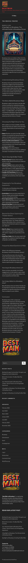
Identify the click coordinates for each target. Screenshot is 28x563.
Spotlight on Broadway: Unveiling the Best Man (14, 393)
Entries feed (5, 455)
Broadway (4, 434)
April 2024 (5, 411)
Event (3, 440)
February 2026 (6, 408)
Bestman (7, 8)
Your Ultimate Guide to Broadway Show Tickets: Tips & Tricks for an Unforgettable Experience (13, 383)
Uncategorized (6, 443)
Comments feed (6, 458)
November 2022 (6, 425)
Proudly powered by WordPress (9, 559)
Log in (3, 452)
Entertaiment (5, 437)
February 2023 (6, 422)
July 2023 (4, 419)
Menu (14, 15)
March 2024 (5, 414)
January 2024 (5, 416)
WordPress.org (6, 461)
